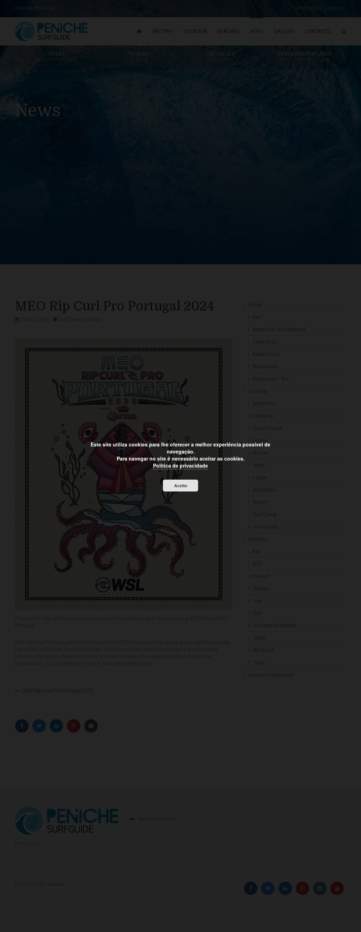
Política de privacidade (180, 465)
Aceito (180, 485)
